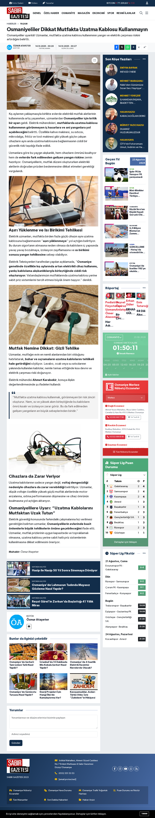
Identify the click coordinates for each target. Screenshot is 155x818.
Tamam (144, 814)
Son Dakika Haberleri (57, 800)
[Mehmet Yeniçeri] (111, 99)
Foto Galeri (17, 3)
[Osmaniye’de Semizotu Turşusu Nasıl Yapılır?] (23, 681)
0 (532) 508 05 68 (117, 437)
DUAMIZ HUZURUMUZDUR (130, 131)
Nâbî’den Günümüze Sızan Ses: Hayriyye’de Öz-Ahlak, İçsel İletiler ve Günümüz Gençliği (132, 87)
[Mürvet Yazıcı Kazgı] (111, 128)
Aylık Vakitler (113, 375)
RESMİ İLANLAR (126, 13)
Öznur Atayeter (37, 619)
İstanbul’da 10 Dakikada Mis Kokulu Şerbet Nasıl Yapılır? (53, 665)
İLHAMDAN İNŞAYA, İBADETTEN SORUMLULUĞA (131, 101)
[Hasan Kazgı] (111, 114)
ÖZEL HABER (51, 13)
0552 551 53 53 (66, 773)
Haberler (11, 24)
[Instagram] (120, 768)
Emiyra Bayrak (128, 68)
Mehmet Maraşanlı (131, 81)
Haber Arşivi (89, 800)
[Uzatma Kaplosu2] (53, 315)
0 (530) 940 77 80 (117, 417)
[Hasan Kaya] (111, 143)
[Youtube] (125, 768)
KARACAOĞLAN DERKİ (132, 116)
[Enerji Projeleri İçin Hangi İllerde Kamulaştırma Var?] (53, 681)
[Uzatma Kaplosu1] (53, 201)
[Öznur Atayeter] (16, 621)
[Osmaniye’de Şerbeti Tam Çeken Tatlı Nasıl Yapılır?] (23, 651)
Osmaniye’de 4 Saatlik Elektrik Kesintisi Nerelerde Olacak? (83, 665)
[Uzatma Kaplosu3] (45, 448)
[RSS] (136, 768)
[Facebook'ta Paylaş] (116, 47)
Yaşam (23, 24)
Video (35, 3)
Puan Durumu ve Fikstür (128, 790)
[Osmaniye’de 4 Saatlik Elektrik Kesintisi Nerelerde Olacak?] (84, 651)
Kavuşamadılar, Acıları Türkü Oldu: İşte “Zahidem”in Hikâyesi (82, 695)
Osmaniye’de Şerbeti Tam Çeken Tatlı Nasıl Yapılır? (21, 665)
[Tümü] (144, 59)
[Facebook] (114, 768)
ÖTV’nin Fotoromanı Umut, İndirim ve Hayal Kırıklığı (132, 146)
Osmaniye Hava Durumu (60, 790)
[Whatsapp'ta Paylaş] (127, 47)
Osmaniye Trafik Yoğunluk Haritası (93, 792)
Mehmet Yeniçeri (130, 96)
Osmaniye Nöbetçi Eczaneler (20, 792)
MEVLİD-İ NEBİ (128, 72)
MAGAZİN (84, 13)
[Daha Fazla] (133, 47)
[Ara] (141, 13)
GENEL (37, 13)
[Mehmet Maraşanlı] (111, 84)
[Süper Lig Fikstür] (144, 553)
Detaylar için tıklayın (125, 542)
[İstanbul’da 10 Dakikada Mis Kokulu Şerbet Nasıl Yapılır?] (53, 651)
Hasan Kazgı (127, 112)
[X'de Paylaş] (121, 47)
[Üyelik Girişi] (145, 3)
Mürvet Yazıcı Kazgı (132, 125)
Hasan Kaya (127, 140)
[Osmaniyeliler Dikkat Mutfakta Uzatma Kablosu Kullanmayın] (53, 82)
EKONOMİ (98, 13)
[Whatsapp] (131, 768)
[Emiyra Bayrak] (111, 69)
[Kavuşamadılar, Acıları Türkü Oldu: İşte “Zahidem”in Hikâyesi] (84, 681)
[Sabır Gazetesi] (18, 12)
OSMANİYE (68, 13)
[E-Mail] (28, 626)
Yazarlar (50, 3)
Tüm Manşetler (20, 800)
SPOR (110, 13)
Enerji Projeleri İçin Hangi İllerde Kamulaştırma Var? (50, 695)
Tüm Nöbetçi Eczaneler (127, 452)
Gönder (16, 743)
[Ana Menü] (146, 13)
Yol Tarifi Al (134, 417)
